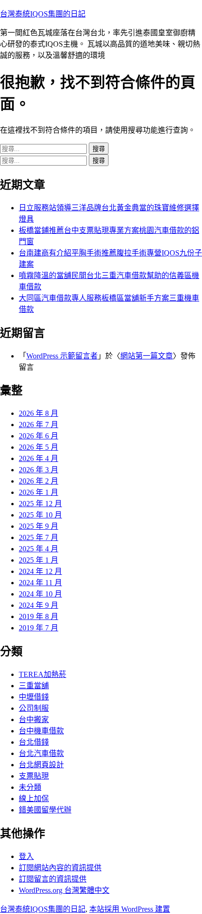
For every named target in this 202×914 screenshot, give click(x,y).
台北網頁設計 (41, 765)
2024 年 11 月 (40, 583)
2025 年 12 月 (40, 504)
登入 (26, 856)
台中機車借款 (41, 731)
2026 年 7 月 (38, 425)
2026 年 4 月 (38, 458)
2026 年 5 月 (38, 447)
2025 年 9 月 (38, 526)
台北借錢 (34, 742)
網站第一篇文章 (146, 356)
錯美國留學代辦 (45, 810)
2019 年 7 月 (38, 628)
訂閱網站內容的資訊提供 (60, 868)
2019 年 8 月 (38, 616)
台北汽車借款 (41, 753)
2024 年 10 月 (40, 594)
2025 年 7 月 (38, 537)
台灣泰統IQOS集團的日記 (42, 14)
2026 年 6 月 (38, 436)
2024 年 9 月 (38, 605)
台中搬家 (34, 719)
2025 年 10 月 (40, 515)
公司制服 (34, 708)
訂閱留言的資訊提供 (52, 879)
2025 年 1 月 (38, 560)
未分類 (30, 787)
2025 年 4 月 (38, 549)
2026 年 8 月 (38, 413)
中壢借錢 (34, 697)
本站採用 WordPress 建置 (129, 909)
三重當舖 (34, 686)
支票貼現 (34, 776)
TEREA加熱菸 (42, 674)
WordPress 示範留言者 (62, 356)
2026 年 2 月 (38, 481)
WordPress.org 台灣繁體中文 (64, 890)
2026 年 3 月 (38, 470)
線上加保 (34, 799)
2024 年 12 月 (40, 571)
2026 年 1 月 (38, 492)
